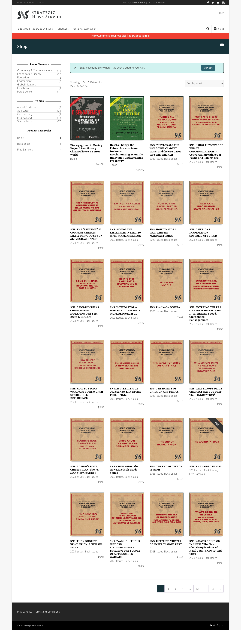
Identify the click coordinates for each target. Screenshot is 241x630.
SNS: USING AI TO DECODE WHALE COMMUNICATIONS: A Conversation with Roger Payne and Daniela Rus (206, 151)
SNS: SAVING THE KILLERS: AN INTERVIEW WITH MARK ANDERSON (125, 232)
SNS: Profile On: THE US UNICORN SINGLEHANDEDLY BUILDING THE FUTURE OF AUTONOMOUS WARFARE (125, 549)
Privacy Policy (24, 611)
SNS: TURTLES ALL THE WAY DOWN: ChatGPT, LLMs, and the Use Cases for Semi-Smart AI (165, 150)
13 (197, 588)
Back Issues (170, 158)
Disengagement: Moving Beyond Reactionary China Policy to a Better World (86, 150)
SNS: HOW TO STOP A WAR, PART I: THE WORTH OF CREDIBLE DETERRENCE (86, 393)
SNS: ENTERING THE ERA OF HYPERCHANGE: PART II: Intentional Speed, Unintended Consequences (205, 314)
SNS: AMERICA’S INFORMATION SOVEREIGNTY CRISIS (203, 232)
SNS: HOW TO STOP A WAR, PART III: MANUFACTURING (163, 232)
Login (221, 12)
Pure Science (24, 91)
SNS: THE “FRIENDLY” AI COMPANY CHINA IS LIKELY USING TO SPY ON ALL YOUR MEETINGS (86, 234)
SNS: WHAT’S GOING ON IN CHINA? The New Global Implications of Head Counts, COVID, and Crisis (205, 547)
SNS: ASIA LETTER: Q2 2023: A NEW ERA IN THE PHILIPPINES (125, 392)
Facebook (208, 3)
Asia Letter (23, 110)
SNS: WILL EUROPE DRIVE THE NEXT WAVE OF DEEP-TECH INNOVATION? (206, 392)
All (87, 86)
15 (212, 588)
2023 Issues (156, 158)
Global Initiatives (26, 84)
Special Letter (25, 121)
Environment (24, 81)
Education (23, 77)
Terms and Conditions (47, 611)
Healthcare (23, 88)
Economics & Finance (29, 74)
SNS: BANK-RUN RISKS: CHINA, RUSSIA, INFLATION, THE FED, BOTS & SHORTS (85, 312)
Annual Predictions (27, 107)
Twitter (218, 3)
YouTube (223, 3)
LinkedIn (213, 3)
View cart (208, 67)
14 (204, 588)
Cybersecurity (24, 114)
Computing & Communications (34, 70)
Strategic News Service (134, 2)
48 (82, 86)
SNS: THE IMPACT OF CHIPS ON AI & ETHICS (164, 390)
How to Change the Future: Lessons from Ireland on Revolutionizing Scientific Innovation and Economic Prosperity (126, 152)
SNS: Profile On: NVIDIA (165, 307)
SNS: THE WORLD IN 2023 (205, 466)
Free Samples (197, 474)
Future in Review (157, 2)
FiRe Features (24, 117)
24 (78, 86)
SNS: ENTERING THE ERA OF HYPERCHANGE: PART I (166, 544)
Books (73, 158)
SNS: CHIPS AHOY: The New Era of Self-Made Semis (124, 469)
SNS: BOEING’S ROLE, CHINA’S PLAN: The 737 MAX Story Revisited (85, 469)
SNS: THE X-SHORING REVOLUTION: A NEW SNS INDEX (86, 544)
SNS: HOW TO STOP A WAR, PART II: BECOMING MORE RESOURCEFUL (126, 310)
